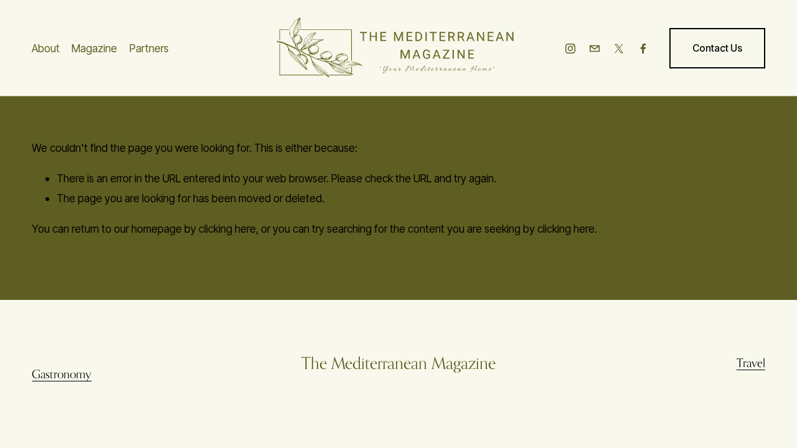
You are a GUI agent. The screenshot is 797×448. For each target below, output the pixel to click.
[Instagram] (570, 48)
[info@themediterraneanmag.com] (594, 48)
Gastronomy (62, 374)
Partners (149, 48)
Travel (751, 363)
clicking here (227, 228)
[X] (619, 48)
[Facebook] (643, 48)
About (46, 48)
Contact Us (717, 48)
